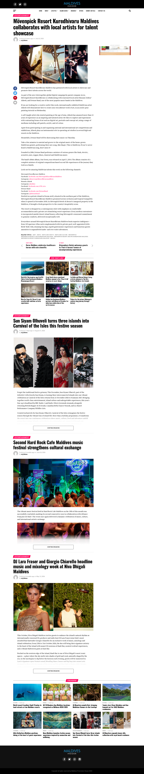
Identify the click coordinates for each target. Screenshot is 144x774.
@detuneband (34, 193)
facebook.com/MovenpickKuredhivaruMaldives (45, 176)
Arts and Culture (61, 235)
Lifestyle (54, 11)
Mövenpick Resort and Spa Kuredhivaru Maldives (71, 236)
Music (53, 238)
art (34, 235)
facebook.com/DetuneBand (38, 191)
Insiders (73, 11)
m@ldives (24, 40)
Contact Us (101, 11)
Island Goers (64, 11)
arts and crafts (48, 235)
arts (39, 235)
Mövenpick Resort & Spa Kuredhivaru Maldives (37, 236)
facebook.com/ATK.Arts (37, 186)
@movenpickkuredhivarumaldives (41, 179)
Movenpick (72, 235)
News (46, 11)
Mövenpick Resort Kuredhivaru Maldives (35, 238)
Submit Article (90, 11)
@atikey (32, 184)
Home (40, 11)
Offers (81, 11)
